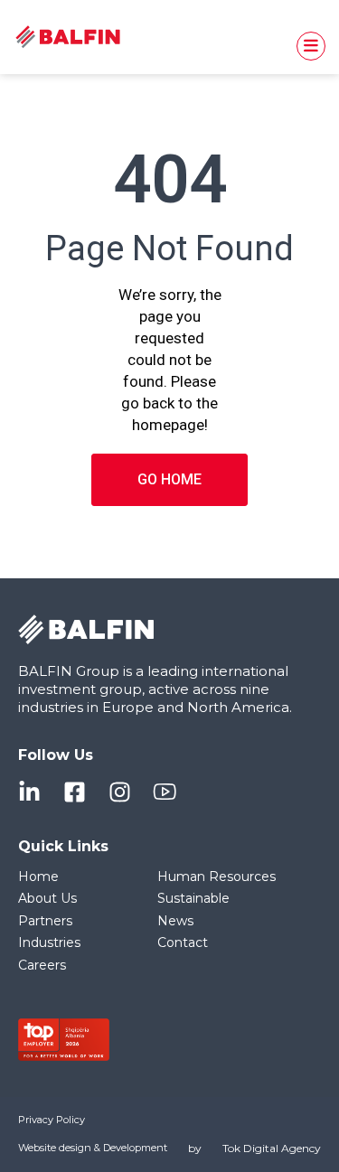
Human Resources (216, 876)
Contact (182, 942)
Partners (45, 921)
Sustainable (193, 898)
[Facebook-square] (74, 792)
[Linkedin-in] (29, 792)
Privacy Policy (51, 1119)
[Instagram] (119, 792)
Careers (42, 965)
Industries (49, 942)
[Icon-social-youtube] (165, 792)
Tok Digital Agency (271, 1148)
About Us (47, 898)
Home (38, 876)
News (175, 921)
